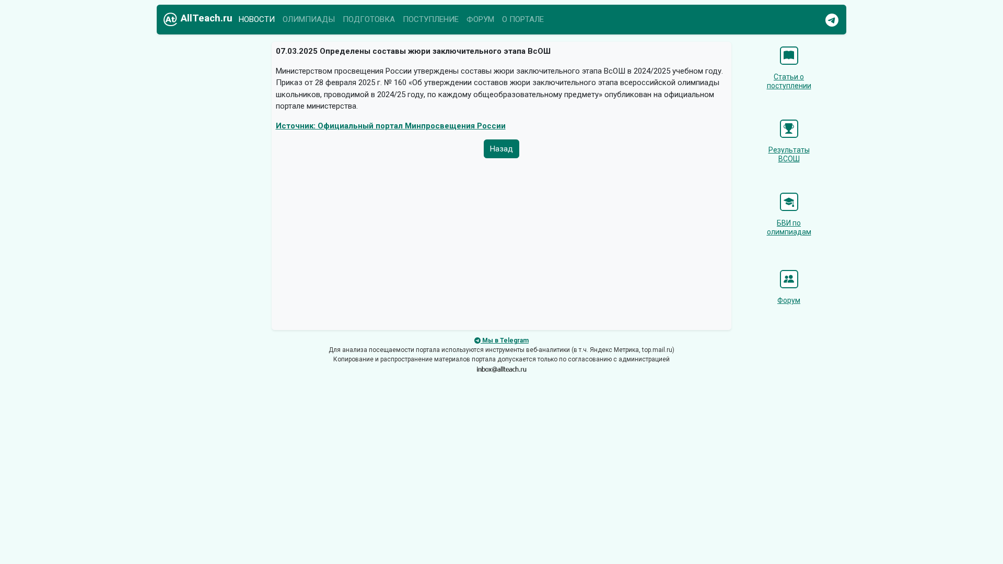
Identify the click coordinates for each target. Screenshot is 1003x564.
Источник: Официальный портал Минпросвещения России (391, 126)
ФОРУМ (480, 19)
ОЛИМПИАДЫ (309, 19)
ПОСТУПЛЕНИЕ (431, 19)
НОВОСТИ (257, 19)
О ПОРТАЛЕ (523, 19)
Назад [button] (501, 149)
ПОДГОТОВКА (369, 19)
